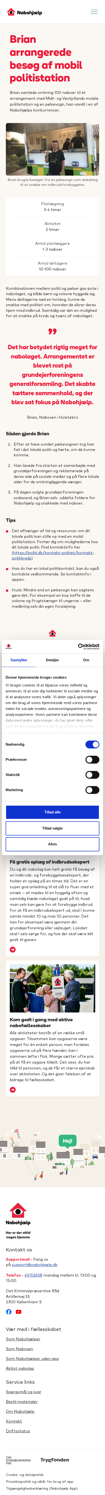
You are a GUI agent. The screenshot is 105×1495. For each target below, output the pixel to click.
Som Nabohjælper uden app (32, 1359)
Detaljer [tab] (52, 660)
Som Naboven (19, 1349)
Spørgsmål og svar (23, 1392)
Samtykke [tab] (18, 660)
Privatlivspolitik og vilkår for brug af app (40, 1482)
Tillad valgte (52, 828)
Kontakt (14, 1421)
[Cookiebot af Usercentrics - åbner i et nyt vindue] (78, 646)
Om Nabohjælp (20, 1412)
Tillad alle (52, 812)
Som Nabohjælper (23, 1339)
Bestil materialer (22, 1402)
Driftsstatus (18, 1431)
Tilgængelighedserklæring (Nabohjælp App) (42, 1488)
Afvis (52, 844)
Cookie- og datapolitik (24, 1475)
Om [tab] (86, 660)
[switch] (92, 760)
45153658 (33, 1275)
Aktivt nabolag (20, 1369)
